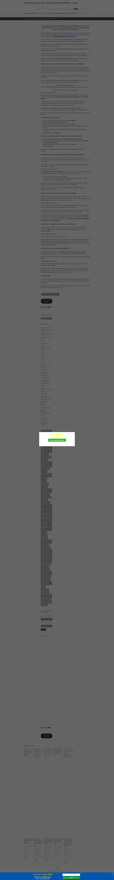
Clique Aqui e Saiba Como (57, 440)
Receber (71, 877)
